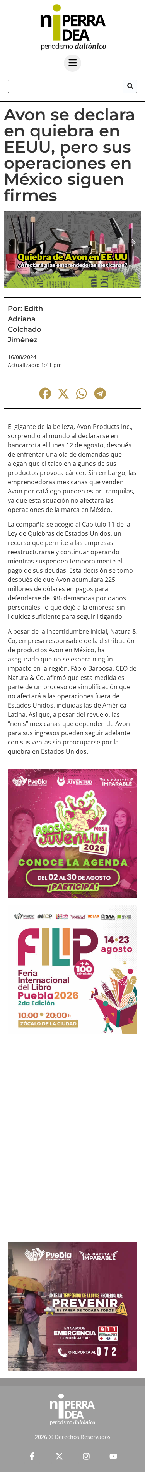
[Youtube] (113, 1456)
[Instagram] (86, 1456)
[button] (45, 393)
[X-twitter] (59, 1456)
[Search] (130, 86)
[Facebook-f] (32, 1456)
